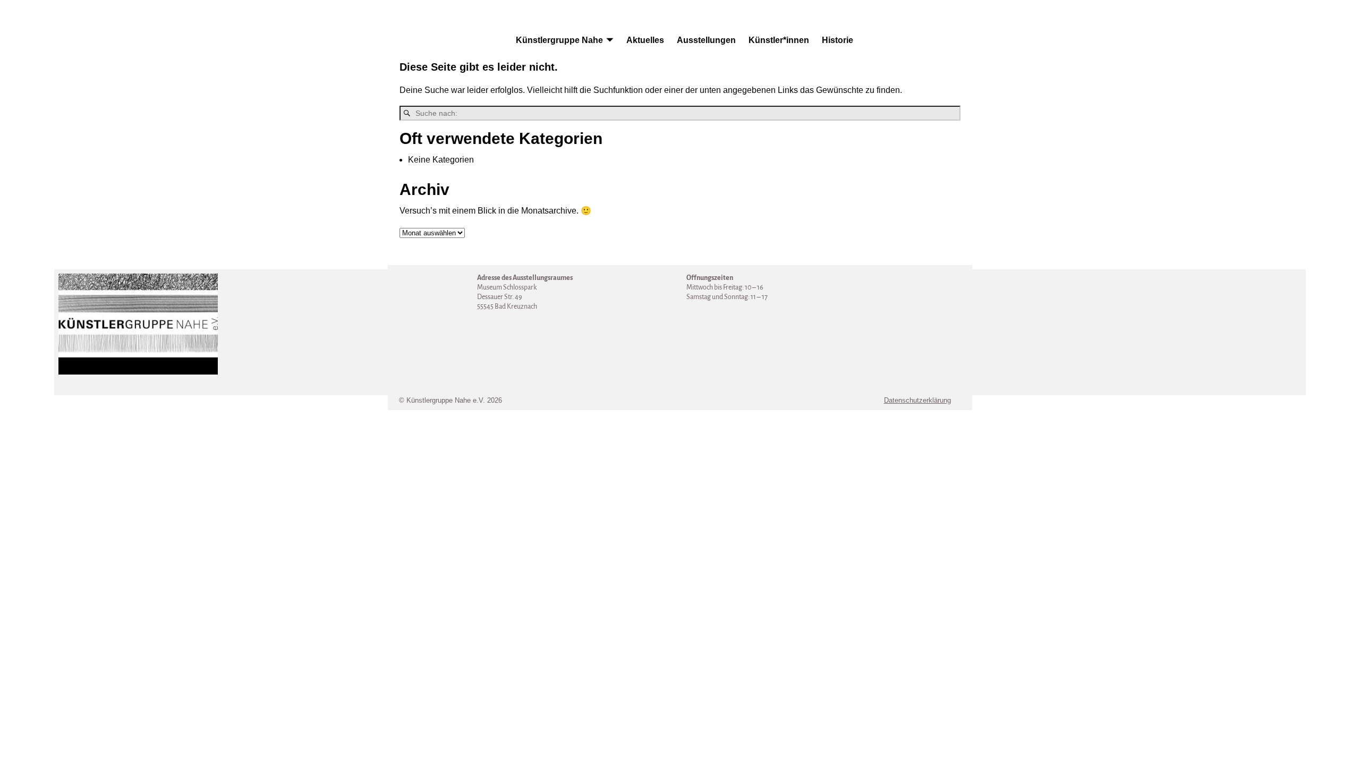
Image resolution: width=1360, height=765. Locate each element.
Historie (837, 40)
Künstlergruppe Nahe (559, 40)
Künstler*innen (779, 40)
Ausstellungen (706, 40)
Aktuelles (645, 40)
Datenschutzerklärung (917, 400)
